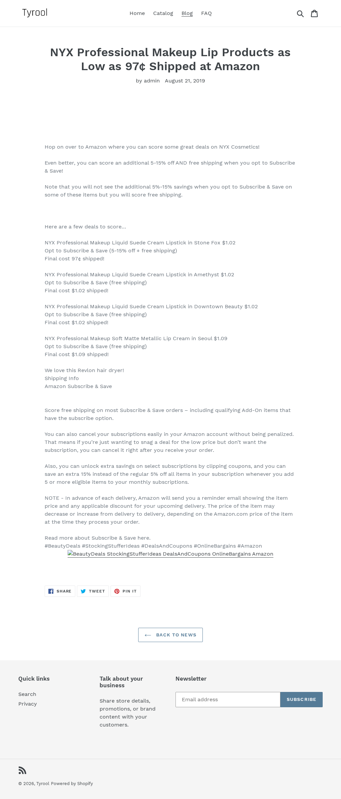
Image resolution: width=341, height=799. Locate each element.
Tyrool (42, 783)
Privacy (27, 704)
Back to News (175, 634)
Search (27, 694)
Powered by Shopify (72, 783)
